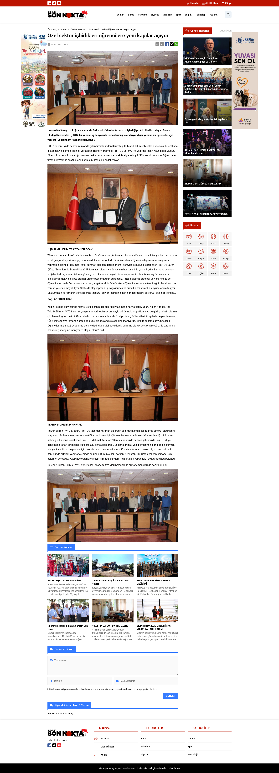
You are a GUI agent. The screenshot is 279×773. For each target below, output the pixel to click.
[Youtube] (59, 3)
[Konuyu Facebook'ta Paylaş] (167, 44)
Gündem (73, 29)
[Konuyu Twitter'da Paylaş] (172, 44)
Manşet (81, 29)
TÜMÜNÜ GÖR (225, 30)
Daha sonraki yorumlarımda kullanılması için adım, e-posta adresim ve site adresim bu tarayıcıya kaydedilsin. (104, 689)
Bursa (66, 29)
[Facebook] (49, 3)
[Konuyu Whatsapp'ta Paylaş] (176, 44)
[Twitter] (54, 3)
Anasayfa (55, 29)
